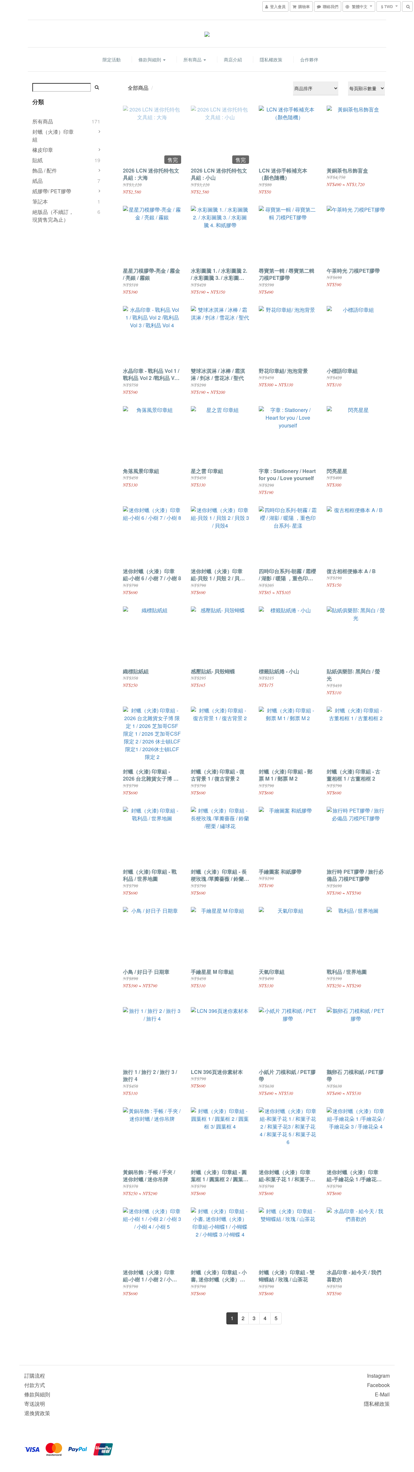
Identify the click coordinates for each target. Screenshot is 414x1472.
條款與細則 (150, 59)
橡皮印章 (42, 149)
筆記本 (40, 201)
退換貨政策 (37, 1413)
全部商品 (138, 87)
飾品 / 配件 (44, 170)
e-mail (382, 1394)
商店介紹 (233, 59)
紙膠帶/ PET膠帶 (51, 191)
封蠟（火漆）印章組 (53, 135)
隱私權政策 (271, 59)
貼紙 (37, 160)
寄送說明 (34, 1403)
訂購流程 (34, 1375)
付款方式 (34, 1385)
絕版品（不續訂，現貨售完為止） (53, 215)
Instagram (378, 1375)
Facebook (378, 1385)
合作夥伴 (309, 59)
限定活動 (112, 59)
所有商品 (193, 59)
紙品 (37, 180)
